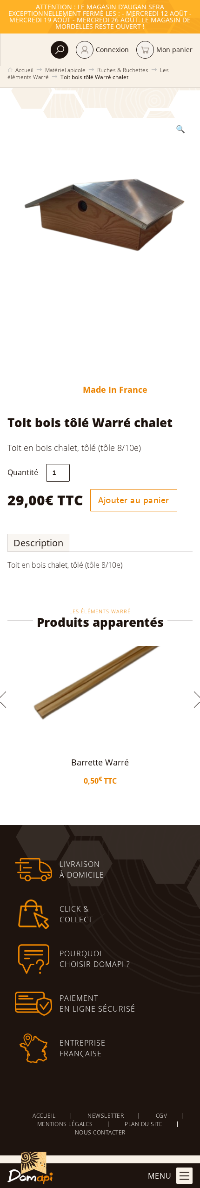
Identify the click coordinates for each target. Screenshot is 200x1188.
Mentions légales (65, 1124)
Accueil (24, 70)
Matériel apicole (65, 70)
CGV (161, 1116)
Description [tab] (38, 543)
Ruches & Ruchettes (122, 70)
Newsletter (105, 1116)
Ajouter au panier (133, 500)
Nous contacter (100, 1132)
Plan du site (143, 1124)
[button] (180, 129)
